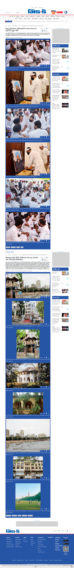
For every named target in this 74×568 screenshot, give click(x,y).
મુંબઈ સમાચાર (8, 539)
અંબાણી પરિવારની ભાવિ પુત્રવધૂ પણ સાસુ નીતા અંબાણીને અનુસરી (56, 91)
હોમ (6, 25)
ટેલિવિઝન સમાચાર (18, 546)
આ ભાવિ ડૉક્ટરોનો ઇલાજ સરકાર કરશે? (37, 21)
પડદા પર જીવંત (29, 325)
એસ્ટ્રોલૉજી (40, 541)
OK (71, 566)
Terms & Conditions (39, 560)
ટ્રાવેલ (39, 548)
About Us (14, 560)
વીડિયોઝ (47, 16)
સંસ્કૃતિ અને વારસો (41, 552)
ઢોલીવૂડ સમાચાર (18, 541)
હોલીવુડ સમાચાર (18, 543)
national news (13, 247)
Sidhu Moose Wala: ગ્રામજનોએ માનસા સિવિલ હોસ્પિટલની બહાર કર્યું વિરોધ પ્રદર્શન (55, 98)
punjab (22, 247)
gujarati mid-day (24, 515)
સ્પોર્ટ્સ (27, 16)
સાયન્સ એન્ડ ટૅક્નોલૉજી (42, 546)
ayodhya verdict (14, 515)
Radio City (57, 549)
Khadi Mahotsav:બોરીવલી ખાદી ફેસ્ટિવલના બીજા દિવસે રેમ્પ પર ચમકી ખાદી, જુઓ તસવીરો (56, 106)
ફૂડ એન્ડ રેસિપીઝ (41, 544)
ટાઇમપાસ (63, 16)
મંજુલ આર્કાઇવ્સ (56, 18)
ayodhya (19, 515)
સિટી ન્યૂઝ (41, 18)
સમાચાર (17, 16)
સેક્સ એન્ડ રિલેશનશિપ (42, 539)
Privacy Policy (31, 560)
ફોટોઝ (43, 16)
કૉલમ (16, 18)
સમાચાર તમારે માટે (27, 18)
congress (18, 247)
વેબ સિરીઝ (17, 544)
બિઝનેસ (57, 16)
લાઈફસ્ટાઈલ (32, 16)
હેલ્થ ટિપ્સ (39, 543)
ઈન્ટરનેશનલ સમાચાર (10, 544)
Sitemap (51, 560)
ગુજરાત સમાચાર (9, 541)
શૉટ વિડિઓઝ (35, 18)
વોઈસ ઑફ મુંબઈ (48, 18)
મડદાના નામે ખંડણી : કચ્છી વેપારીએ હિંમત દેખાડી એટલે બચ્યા (59, 21)
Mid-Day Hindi (41, 7)
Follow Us (45, 30)
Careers (26, 560)
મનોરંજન (22, 16)
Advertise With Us (20, 560)
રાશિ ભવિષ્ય (53, 16)
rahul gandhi (8, 247)
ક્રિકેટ (24, 539)
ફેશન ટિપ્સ (39, 550)
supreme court (8, 515)
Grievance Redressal (58, 560)
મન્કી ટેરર (46, 21)
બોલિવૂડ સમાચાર (18, 539)
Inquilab (36, 7)
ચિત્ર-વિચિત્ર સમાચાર (10, 546)
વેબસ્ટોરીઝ (38, 16)
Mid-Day (32, 7)
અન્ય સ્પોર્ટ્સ (25, 541)
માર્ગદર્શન (20, 18)
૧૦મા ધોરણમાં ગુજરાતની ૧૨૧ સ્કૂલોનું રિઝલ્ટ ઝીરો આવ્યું (20, 21)
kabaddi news (30, 515)
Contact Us (46, 560)
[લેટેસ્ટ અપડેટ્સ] (14, 16)
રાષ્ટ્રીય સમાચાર (14, 25)
